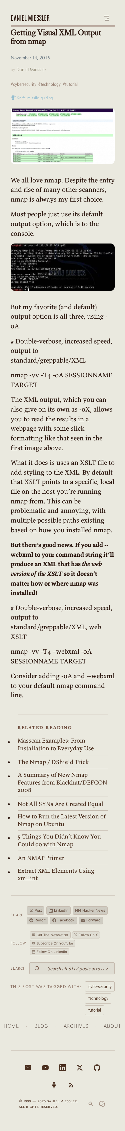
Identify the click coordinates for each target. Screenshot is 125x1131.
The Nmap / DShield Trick (53, 762)
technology (98, 998)
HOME (11, 1026)
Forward (93, 920)
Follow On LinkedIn (52, 952)
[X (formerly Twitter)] (80, 1068)
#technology (49, 84)
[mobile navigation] (107, 18)
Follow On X (88, 935)
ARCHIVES (76, 1026)
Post (38, 910)
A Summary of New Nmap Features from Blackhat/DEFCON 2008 (62, 782)
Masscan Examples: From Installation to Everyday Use (56, 744)
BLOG (41, 1026)
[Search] (90, 1104)
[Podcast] (54, 1085)
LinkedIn (61, 910)
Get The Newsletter (53, 935)
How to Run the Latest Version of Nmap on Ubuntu (62, 820)
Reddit (40, 920)
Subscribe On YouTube (55, 943)
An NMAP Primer (41, 858)
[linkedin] (63, 1068)
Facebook (66, 920)
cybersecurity (100, 986)
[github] (97, 1068)
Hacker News (90, 910)
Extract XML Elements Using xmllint (56, 874)
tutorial (94, 1010)
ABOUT (112, 1026)
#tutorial (70, 84)
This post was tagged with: (46, 986)
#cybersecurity (23, 84)
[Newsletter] (28, 1068)
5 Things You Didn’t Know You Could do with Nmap (59, 840)
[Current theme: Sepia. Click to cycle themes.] (102, 1104)
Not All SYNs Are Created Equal (60, 804)
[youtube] (45, 1068)
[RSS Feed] (71, 1085)
